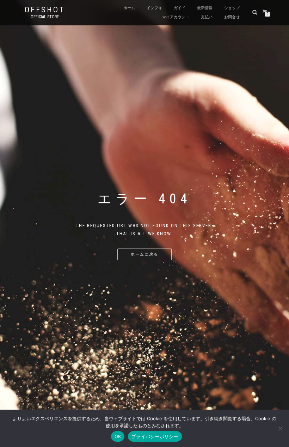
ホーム (129, 8)
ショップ (232, 8)
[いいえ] (280, 428)
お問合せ (232, 17)
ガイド (179, 8)
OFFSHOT (45, 10)
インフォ (154, 8)
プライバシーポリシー (154, 436)
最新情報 (205, 8)
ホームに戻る (144, 254)
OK (118, 436)
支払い (207, 17)
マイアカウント (175, 17)
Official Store (45, 16)
